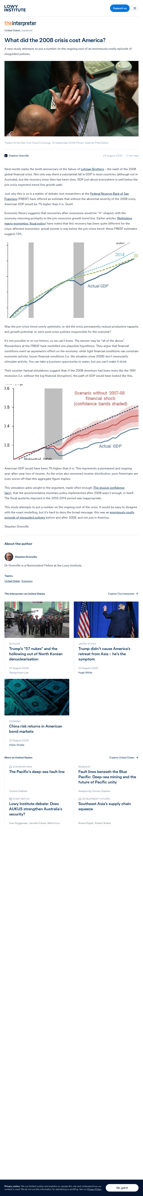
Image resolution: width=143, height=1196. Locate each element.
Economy (27, 581)
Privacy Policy (94, 1189)
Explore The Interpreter (121, 593)
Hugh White (85, 672)
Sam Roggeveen (18, 823)
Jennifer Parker (37, 823)
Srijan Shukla (16, 745)
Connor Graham (18, 791)
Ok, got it (122, 1187)
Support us (120, 8)
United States (12, 30)
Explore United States (121, 757)
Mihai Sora (53, 823)
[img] (5, 155)
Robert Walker (103, 823)
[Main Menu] (135, 8)
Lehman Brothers (92, 169)
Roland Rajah (85, 823)
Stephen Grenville (19, 155)
